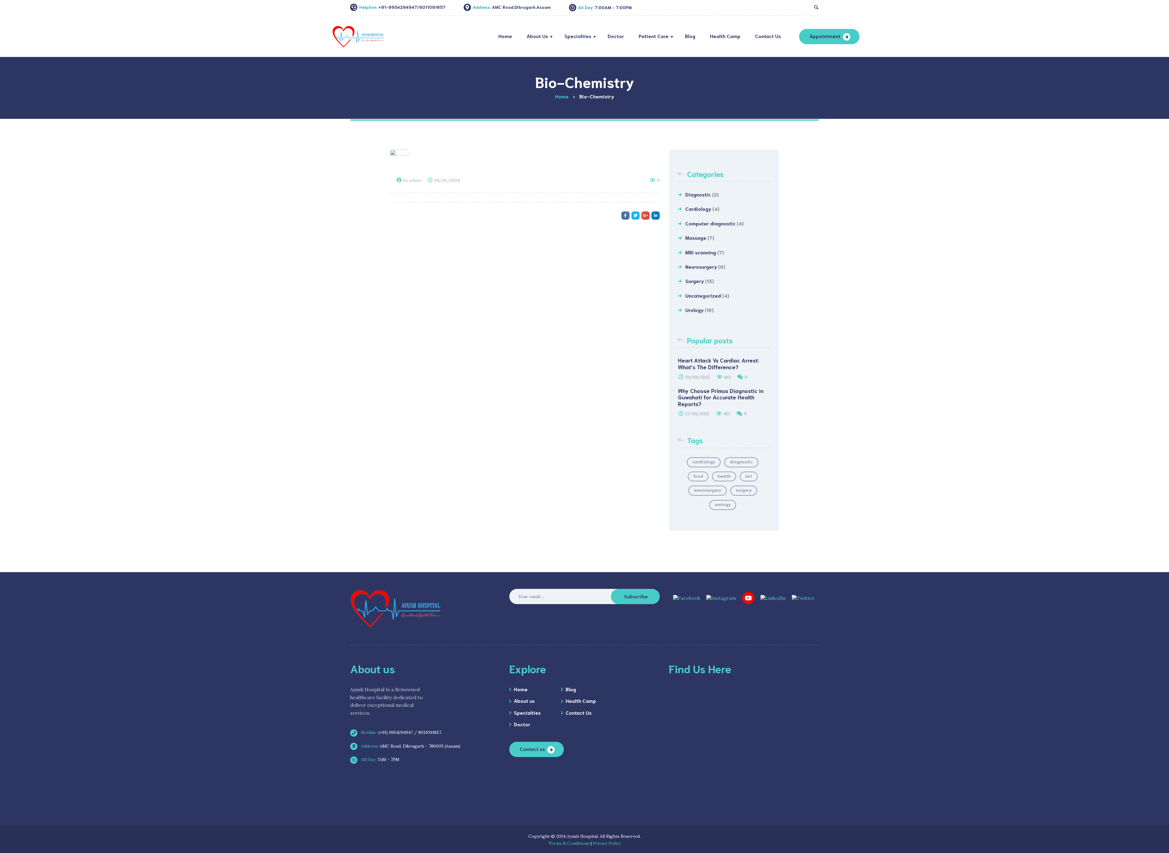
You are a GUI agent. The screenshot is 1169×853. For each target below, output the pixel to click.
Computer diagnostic (710, 223)
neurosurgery (707, 490)
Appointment (825, 36)
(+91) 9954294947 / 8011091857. (401, 732)
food (698, 476)
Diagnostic (698, 194)
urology (723, 504)
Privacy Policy (607, 843)
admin (415, 180)
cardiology (703, 461)
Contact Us (579, 712)
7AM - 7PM (379, 759)
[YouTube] (748, 597)
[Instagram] (721, 597)
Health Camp (581, 700)
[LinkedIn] (773, 597)
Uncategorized (703, 295)
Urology (694, 309)
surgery (744, 490)
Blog (571, 689)
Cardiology (698, 208)
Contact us (532, 748)
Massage (695, 237)
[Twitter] (803, 597)
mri (748, 476)
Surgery (694, 281)
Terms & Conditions (569, 843)
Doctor (522, 724)
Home (521, 689)
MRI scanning (700, 252)
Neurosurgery (701, 266)
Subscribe (636, 596)
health (724, 476)
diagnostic (741, 461)
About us (524, 700)
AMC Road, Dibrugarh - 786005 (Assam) (410, 746)
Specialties (527, 712)
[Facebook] (686, 597)
